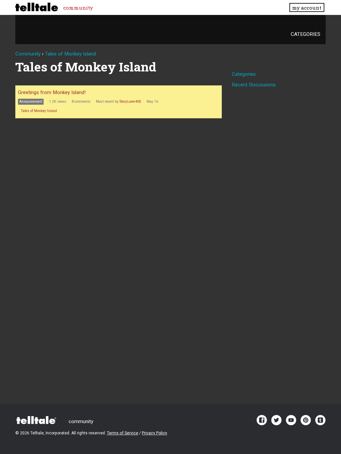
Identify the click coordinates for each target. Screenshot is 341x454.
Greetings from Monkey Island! (52, 92)
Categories (305, 34)
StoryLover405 (130, 101)
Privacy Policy (154, 433)
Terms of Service (122, 433)
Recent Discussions (254, 85)
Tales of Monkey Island (39, 111)
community (78, 7)
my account (306, 7)
